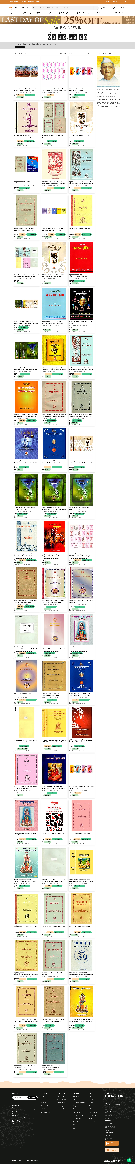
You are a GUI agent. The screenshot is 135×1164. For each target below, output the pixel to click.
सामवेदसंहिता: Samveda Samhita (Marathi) (80, 647)
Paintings (44, 1109)
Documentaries (78, 1109)
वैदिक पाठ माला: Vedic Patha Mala (22, 693)
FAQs (74, 1099)
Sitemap (91, 1118)
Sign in (108, 1)
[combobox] (66, 8)
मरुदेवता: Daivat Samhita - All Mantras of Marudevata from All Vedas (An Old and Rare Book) (25, 741)
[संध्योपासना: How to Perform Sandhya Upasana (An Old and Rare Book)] (81, 924)
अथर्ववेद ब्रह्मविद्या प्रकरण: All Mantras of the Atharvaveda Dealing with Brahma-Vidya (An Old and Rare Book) (26, 927)
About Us (76, 1096)
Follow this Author (20, 47)
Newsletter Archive (79, 1102)
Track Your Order (94, 1112)
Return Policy (61, 1099)
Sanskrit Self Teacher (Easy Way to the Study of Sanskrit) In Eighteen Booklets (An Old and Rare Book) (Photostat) (54, 90)
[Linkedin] (118, 1096)
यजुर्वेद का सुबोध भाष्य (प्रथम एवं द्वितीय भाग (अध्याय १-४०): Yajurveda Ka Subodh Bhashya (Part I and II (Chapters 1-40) (54, 369)
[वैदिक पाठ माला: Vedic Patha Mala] (26, 691)
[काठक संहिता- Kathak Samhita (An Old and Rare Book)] (81, 598)
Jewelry (43, 1102)
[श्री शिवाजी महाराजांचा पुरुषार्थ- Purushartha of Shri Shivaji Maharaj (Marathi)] (81, 738)
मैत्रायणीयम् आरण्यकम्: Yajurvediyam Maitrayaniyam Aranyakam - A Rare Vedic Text (26, 974)
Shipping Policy (62, 1106)
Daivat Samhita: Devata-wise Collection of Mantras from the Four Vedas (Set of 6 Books (26, 276)
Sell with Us (92, 1102)
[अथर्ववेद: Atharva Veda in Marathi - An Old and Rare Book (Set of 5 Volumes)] (54, 226)
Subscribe (32, 1097)
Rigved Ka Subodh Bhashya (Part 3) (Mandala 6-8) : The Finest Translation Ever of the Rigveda (81, 137)
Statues (43, 1096)
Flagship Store (109, 1111)
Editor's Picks (77, 1118)
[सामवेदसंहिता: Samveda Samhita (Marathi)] (81, 644)
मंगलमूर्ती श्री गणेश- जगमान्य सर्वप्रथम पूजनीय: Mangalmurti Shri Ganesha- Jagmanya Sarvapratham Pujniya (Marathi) (53, 555)
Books (43, 1099)
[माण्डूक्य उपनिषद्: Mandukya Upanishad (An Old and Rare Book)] (26, 1063)
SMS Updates (93, 1121)
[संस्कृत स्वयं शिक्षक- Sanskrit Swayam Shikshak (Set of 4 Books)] (81, 784)
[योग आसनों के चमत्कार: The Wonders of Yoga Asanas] (81, 319)
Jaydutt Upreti (19, 185)
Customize (92, 1099)
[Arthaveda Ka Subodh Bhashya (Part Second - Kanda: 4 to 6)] (26, 505)
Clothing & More (46, 1106)
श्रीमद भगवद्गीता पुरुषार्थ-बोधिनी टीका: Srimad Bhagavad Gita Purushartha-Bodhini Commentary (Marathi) (80, 695)
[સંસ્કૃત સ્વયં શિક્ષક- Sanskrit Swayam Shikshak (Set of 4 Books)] (81, 86)
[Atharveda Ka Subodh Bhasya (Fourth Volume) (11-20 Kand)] (81, 505)
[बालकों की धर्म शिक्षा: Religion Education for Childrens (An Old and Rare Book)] (54, 1063)
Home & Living (45, 1112)
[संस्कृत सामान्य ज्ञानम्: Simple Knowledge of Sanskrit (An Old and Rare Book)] (26, 551)
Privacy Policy (61, 1102)
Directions (107, 1118)
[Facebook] (106, 1096)
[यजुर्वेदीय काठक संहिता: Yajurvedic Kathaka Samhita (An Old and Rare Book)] (81, 272)
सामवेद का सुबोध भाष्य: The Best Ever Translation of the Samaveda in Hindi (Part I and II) (26, 462)
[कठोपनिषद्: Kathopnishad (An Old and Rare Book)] (54, 924)
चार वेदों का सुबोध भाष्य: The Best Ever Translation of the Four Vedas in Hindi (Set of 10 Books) (26, 323)
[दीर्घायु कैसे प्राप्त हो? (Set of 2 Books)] (26, 179)
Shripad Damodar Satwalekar (24, 92)
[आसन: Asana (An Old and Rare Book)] (81, 226)
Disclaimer (60, 1096)
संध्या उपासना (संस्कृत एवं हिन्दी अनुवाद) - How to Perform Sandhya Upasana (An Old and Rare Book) (25, 1021)
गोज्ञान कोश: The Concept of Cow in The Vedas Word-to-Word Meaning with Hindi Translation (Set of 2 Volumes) (53, 183)
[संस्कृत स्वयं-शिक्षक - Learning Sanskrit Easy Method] (54, 831)
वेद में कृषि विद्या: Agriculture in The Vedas (79, 833)
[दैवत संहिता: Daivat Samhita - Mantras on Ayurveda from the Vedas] (26, 784)
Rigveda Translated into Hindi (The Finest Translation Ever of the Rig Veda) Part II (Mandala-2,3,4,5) (81, 1021)
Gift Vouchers (93, 1115)
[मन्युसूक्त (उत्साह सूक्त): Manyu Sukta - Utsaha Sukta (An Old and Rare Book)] (27, 598)
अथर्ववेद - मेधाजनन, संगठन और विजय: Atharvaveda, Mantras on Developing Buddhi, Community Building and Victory (25, 881)
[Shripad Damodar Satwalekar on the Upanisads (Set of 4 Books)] (54, 133)
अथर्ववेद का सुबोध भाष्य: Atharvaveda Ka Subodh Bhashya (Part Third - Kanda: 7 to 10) (54, 509)
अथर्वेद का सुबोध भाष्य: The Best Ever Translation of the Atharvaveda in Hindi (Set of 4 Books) (25, 369)
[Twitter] (109, 1096)
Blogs (75, 1106)
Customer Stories (78, 1115)
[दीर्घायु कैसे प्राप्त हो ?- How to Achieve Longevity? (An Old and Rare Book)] (26, 226)
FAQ (125, 1)
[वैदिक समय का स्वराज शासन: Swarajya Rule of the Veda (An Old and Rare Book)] (54, 1017)
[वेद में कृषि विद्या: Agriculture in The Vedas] (81, 831)
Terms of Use (61, 1109)
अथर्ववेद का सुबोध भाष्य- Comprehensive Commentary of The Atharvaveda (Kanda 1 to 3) (54, 788)
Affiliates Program (95, 1109)
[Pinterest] (112, 1096)
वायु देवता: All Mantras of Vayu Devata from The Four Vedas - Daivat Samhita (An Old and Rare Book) (81, 183)
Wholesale (92, 1106)
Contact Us (92, 1096)
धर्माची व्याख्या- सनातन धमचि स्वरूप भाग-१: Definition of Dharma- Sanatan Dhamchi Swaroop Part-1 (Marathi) (53, 648)
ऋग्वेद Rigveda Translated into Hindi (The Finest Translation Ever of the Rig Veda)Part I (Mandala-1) (53, 276)
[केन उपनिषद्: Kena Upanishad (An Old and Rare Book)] (54, 970)
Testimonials (77, 1112)
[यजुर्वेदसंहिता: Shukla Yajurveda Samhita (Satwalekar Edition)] (26, 831)
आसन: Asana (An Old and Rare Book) (79, 228)
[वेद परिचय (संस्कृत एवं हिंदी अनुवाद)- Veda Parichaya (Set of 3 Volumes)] (26, 133)
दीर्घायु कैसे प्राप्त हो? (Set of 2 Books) (23, 182)
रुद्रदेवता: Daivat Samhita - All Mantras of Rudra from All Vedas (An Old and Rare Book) (53, 881)
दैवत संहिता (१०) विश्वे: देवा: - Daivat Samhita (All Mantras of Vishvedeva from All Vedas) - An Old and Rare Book (26, 648)
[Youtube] (121, 1096)
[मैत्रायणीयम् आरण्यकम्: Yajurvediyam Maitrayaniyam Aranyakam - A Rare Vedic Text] (26, 970)
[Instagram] (115, 1096)
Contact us (117, 1)
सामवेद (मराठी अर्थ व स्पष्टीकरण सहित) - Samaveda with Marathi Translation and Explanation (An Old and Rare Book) (81, 974)
